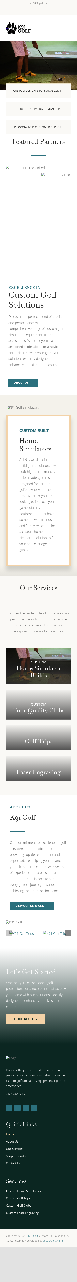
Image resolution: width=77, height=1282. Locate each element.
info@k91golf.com (38, 3)
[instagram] (26, 1084)
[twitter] (17, 1084)
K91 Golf (33, 1212)
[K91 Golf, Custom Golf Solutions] (21, 907)
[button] (9, 907)
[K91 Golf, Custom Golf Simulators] (55, 907)
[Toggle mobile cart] (62, 29)
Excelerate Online (53, 1217)
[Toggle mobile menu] (69, 29)
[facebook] (9, 1084)
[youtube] (34, 1084)
